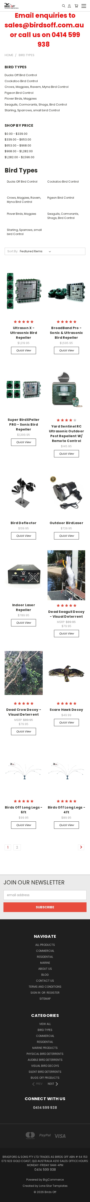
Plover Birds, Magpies (21, 98)
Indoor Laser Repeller (23, 607)
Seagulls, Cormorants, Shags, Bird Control (36, 104)
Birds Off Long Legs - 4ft (66, 810)
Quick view (23, 350)
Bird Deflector (24, 523)
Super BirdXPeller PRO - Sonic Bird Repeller (23, 424)
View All (45, 1024)
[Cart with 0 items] (76, 6)
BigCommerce (53, 1180)
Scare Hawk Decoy (66, 709)
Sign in (35, 993)
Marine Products (45, 1048)
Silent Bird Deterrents (45, 1072)
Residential (45, 957)
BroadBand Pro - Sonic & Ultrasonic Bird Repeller (66, 333)
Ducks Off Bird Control (21, 75)
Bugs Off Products (45, 1078)
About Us (45, 969)
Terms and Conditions (45, 987)
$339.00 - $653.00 (18, 139)
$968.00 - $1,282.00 (19, 151)
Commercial (45, 951)
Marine (45, 963)
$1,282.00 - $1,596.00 (19, 157)
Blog (45, 975)
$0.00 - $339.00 (16, 134)
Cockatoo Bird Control (21, 81)
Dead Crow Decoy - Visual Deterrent (23, 712)
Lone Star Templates (53, 1186)
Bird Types (45, 1030)
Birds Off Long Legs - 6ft (23, 810)
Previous (7, 1197)
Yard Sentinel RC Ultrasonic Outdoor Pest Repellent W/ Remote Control (66, 433)
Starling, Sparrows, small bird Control (32, 110)
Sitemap (45, 999)
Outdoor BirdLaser (66, 523)
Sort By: (12, 251)
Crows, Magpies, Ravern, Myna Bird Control (37, 87)
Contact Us (45, 981)
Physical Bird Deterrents (45, 1054)
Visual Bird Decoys (45, 1066)
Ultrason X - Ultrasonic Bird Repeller (23, 333)
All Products (45, 945)
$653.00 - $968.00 (18, 145)
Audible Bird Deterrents (45, 1060)
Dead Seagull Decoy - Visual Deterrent (66, 614)
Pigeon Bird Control (19, 93)
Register (53, 993)
